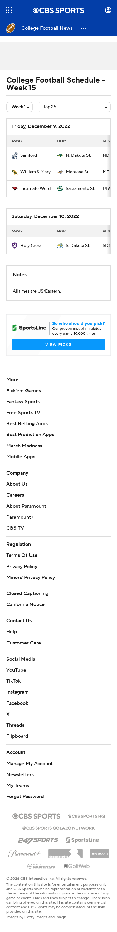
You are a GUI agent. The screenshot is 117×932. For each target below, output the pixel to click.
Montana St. (77, 172)
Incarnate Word (35, 188)
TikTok (13, 681)
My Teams (17, 785)
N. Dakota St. (78, 155)
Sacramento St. (80, 188)
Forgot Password (25, 796)
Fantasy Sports (23, 402)
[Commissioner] (65, 851)
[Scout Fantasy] (41, 866)
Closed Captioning (27, 593)
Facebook (17, 703)
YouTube (16, 670)
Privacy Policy (21, 566)
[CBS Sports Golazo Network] (58, 827)
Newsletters (20, 775)
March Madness (24, 446)
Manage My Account (29, 764)
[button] (8, 10)
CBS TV (15, 528)
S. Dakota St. (78, 245)
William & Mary (35, 172)
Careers (15, 495)
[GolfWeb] (77, 866)
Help (11, 632)
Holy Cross (30, 245)
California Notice (25, 604)
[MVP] (99, 851)
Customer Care (23, 643)
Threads (15, 725)
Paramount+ (20, 517)
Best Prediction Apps (30, 434)
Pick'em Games (23, 391)
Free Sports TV (23, 413)
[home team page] (15, 155)
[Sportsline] (82, 839)
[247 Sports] (38, 839)
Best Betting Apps (27, 423)
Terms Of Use (21, 555)
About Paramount (26, 506)
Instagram (17, 692)
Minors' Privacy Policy (30, 577)
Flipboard (17, 736)
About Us (16, 484)
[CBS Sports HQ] (86, 815)
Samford (28, 155)
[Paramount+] (24, 852)
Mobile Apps (20, 457)
